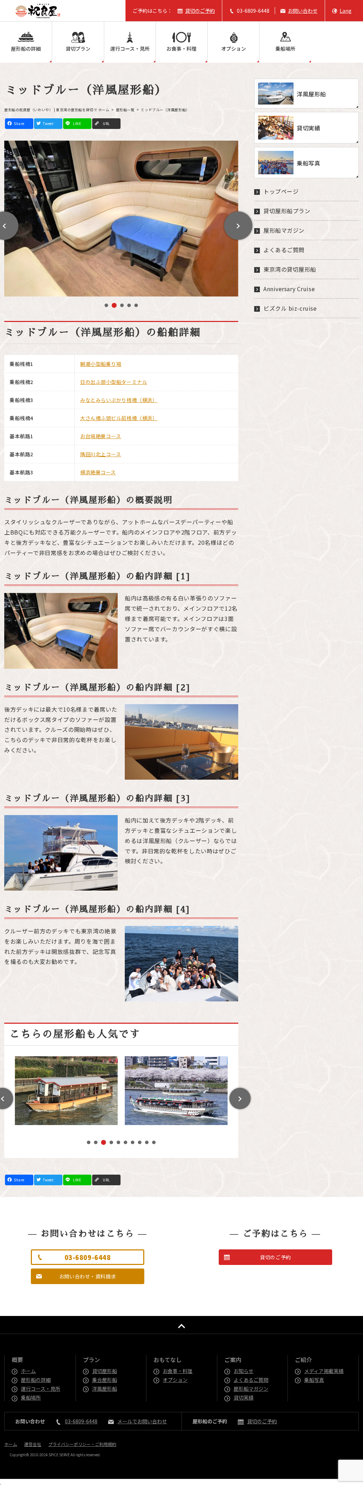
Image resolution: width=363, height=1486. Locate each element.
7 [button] (132, 1143)
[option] (121, 218)
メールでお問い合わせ (142, 1421)
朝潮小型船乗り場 (100, 363)
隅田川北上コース (100, 454)
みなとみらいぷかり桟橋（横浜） (118, 399)
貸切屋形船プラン (286, 211)
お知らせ (243, 1370)
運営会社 (32, 1444)
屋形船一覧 (125, 109)
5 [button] (136, 306)
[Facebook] (19, 123)
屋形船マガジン (284, 230)
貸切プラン (78, 48)
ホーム (29, 1370)
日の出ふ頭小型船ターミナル (113, 381)
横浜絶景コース (98, 472)
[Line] (77, 123)
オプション (233, 48)
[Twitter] (48, 123)
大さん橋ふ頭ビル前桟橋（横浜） (118, 418)
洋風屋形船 (105, 1388)
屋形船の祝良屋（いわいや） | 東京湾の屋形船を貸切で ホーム (56, 109)
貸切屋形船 (105, 1370)
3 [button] (121, 306)
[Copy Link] (106, 123)
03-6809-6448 (253, 10)
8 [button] (139, 1143)
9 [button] (147, 1143)
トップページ (280, 191)
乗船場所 (285, 48)
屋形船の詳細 (26, 48)
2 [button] (113, 306)
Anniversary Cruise (289, 288)
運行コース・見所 (130, 48)
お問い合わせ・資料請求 (87, 1276)
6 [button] (125, 1143)
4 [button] (129, 306)
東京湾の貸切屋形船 (289, 269)
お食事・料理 (181, 48)
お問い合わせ (303, 10)
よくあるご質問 (284, 249)
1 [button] (106, 306)
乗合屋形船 (105, 1379)
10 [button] (155, 1143)
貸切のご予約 (200, 10)
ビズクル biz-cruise (290, 308)
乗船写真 (314, 1379)
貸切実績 (243, 1397)
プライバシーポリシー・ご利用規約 (82, 1444)
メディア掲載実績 (324, 1370)
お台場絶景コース (100, 436)
